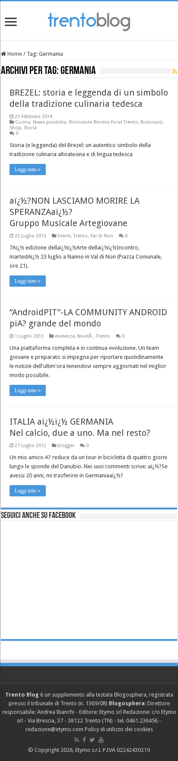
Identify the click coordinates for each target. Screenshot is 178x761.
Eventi (64, 236)
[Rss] (76, 740)
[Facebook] (84, 740)
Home (14, 54)
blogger (65, 445)
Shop (15, 128)
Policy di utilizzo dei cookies (119, 729)
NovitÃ (85, 336)
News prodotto (50, 122)
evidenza (65, 336)
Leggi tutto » (28, 169)
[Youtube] (101, 740)
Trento (80, 236)
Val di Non (101, 236)
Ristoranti (151, 122)
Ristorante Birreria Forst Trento (103, 122)
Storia (30, 128)
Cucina (22, 122)
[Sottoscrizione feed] (174, 71)
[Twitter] (92, 740)
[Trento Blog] (89, 20)
